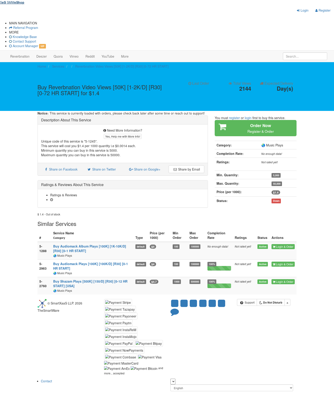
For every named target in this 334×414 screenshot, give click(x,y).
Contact (46, 381)
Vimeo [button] (74, 56)
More (125, 56)
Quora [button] (58, 56)
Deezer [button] (41, 56)
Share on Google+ (146, 169)
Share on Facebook (62, 169)
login (248, 117)
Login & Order (284, 246)
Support (249, 302)
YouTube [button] (108, 56)
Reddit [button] (90, 56)
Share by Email (188, 169)
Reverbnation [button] (20, 56)
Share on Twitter (103, 169)
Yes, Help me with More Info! (122, 136)
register (234, 117)
